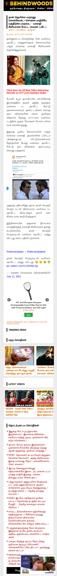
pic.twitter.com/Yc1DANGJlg (22, 266)
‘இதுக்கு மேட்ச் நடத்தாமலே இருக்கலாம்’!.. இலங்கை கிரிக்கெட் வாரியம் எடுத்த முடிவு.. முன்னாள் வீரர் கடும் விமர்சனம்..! (28, 436)
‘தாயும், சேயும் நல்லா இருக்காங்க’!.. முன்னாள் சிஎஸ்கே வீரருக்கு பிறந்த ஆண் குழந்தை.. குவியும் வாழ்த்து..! (27, 448)
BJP (25, 322)
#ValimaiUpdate (15, 251)
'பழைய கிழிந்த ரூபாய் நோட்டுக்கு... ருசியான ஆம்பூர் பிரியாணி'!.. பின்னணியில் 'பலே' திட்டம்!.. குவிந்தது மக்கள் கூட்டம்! (29, 546)
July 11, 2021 (14, 276)
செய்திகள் (21, 30)
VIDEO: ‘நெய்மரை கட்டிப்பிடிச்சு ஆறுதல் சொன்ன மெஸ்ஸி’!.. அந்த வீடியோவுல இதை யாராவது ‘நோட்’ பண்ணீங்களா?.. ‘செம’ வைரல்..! (29, 460)
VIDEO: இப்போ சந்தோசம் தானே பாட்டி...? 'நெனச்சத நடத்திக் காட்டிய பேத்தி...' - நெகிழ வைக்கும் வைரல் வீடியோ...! (27, 503)
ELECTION (43, 322)
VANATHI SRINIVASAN (15, 322)
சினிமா (41, 8)
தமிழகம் (31, 30)
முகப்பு (11, 30)
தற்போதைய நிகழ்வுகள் (22, 8)
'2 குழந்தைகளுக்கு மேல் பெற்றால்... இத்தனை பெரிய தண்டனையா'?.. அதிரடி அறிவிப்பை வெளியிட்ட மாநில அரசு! (28, 533)
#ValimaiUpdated (36, 251)
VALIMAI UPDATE (13, 323)
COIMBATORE (32, 322)
